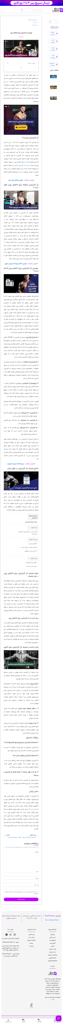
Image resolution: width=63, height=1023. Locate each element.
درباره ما (31, 946)
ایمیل (36, 878)
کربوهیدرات (52, 940)
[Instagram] (15, 934)
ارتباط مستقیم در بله (51, 920)
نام (37, 871)
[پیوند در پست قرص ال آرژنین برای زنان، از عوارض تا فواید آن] (53, 87)
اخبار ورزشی (53, 41)
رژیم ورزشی (53, 49)
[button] (7, 63)
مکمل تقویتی (52, 958)
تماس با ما (31, 937)
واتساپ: (52, 916)
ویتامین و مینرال (52, 955)
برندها (31, 943)
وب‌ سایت (36, 885)
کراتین (52, 946)
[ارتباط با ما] (58, 1018)
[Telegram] (6, 934)
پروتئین (52, 934)
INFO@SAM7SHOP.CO (9, 942)
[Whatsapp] (11, 934)
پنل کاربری (31, 934)
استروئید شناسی (52, 64)
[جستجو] (50, 22)
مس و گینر (52, 937)
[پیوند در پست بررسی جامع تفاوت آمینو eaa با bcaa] (53, 98)
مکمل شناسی (53, 33)
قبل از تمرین (52, 949)
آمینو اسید (52, 943)
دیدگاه (36, 852)
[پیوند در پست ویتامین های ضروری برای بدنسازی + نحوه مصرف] (53, 76)
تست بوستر (52, 952)
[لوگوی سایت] (31, 3)
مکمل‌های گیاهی (52, 961)
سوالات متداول (31, 940)
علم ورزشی (53, 57)
